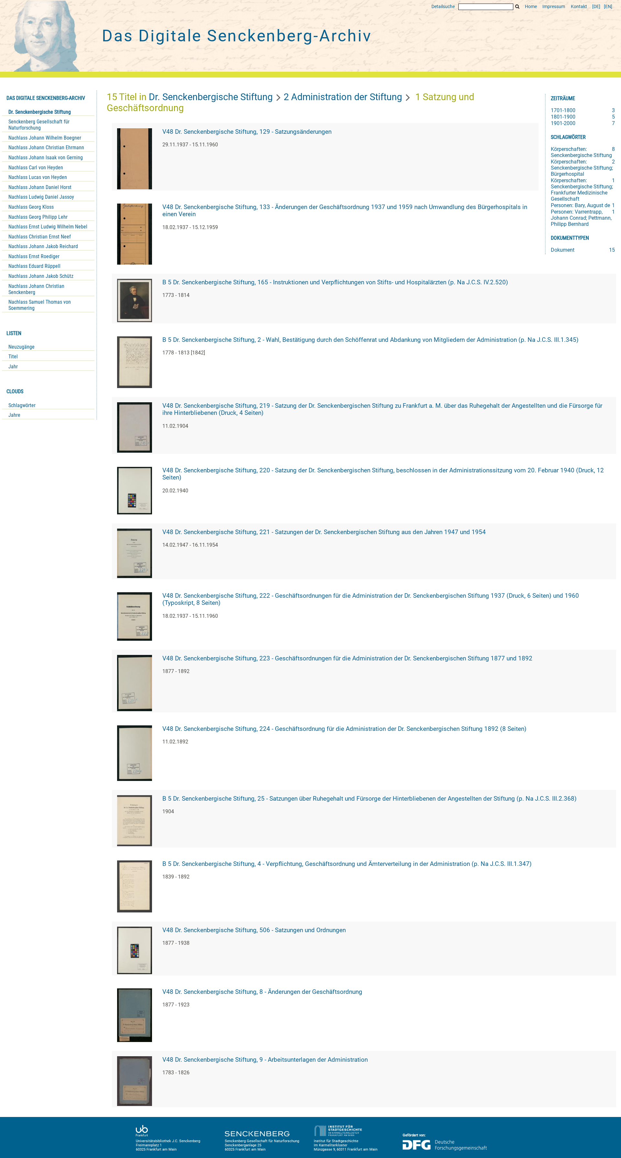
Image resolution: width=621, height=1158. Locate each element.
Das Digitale (237, 35)
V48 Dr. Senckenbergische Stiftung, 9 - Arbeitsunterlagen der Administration (265, 1059)
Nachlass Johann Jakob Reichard (43, 246)
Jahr (13, 366)
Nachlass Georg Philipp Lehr (38, 217)
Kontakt (579, 6)
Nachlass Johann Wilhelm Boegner (44, 138)
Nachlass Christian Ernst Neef (39, 237)
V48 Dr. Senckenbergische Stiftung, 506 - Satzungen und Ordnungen (254, 930)
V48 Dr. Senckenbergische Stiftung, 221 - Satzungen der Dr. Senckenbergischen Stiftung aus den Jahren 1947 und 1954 (324, 532)
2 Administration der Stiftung (343, 96)
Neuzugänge (21, 347)
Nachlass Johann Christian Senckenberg (36, 289)
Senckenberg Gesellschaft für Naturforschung (39, 125)
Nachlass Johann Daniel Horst (39, 187)
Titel (13, 356)
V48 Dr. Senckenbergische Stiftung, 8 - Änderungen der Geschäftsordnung (262, 991)
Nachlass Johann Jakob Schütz (40, 276)
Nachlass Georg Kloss (31, 207)
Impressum (553, 6)
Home (531, 6)
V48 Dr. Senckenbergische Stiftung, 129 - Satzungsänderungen (247, 131)
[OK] (517, 6)
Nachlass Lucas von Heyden (37, 177)
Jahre (14, 415)
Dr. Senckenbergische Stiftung (39, 112)
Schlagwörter (22, 405)
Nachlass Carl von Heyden (35, 167)
